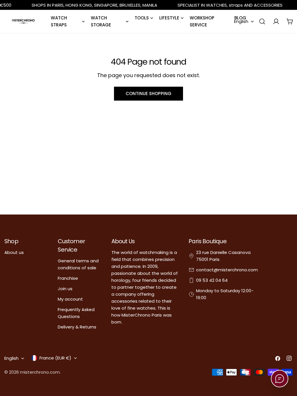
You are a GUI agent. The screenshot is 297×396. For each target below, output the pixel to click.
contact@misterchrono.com (227, 270)
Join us (65, 289)
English (241, 21)
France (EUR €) (55, 358)
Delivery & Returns (77, 327)
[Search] (262, 21)
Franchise (68, 278)
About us (14, 252)
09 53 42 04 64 (212, 280)
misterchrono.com (40, 372)
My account (70, 299)
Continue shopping (148, 93)
